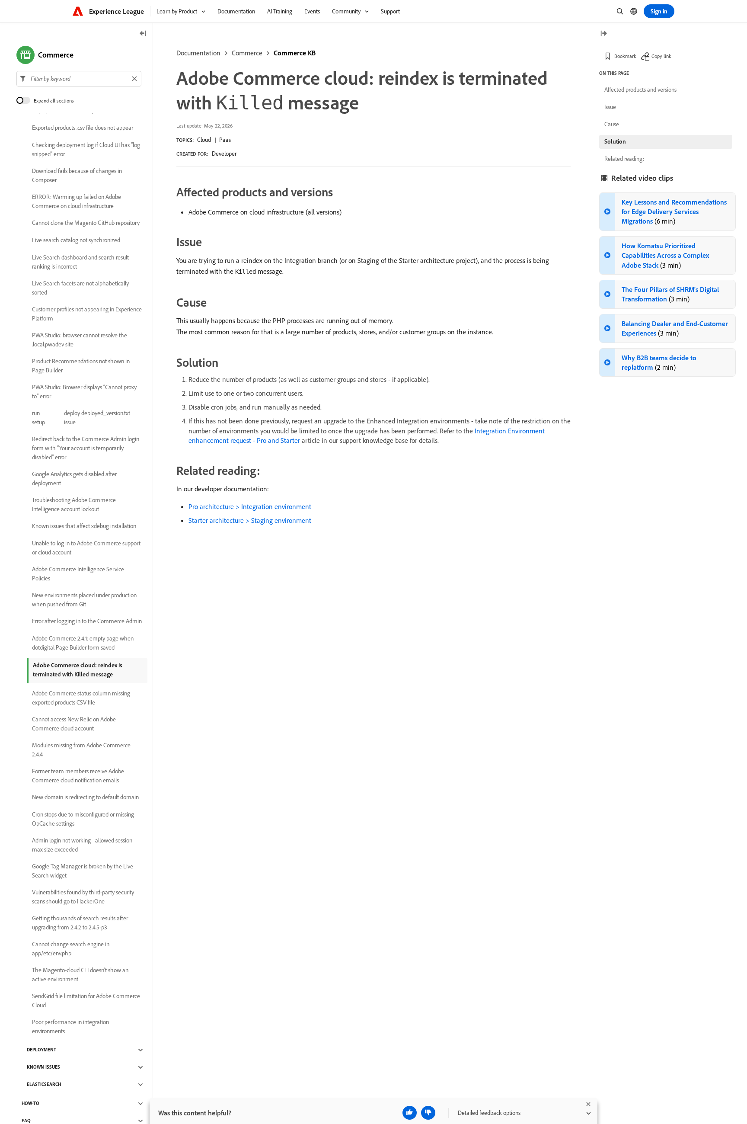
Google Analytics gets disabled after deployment (74, 478)
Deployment (41, 1050)
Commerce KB (295, 52)
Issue (610, 107)
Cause (611, 124)
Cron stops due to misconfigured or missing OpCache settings (83, 818)
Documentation (198, 52)
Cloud (204, 140)
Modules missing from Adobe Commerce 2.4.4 (81, 749)
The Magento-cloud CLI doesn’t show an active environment (80, 974)
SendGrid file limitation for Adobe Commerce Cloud (86, 1000)
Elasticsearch (44, 1085)
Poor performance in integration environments (70, 1026)
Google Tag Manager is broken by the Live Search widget (82, 870)
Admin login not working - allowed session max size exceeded (82, 844)
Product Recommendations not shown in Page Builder (81, 365)
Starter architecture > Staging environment (249, 520)
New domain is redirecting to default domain (85, 797)
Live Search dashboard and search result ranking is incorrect (80, 261)
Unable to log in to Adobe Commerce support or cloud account (86, 547)
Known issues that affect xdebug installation (84, 526)
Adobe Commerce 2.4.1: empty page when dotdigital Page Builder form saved (83, 642)
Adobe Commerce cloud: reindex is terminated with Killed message (77, 669)
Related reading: (624, 159)
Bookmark (625, 56)
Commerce (247, 52)
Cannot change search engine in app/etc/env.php (70, 948)
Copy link (661, 56)
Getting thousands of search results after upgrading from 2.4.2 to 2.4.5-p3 (80, 922)
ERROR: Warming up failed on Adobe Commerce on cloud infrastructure (76, 201)
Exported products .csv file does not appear (82, 128)
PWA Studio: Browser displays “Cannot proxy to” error (84, 391)
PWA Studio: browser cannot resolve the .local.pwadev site (79, 339)
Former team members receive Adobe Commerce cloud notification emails (78, 775)
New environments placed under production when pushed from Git (84, 599)
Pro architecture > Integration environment (249, 506)
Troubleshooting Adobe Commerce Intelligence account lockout (74, 504)
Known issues (43, 1067)
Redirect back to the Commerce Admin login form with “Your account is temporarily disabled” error (85, 448)
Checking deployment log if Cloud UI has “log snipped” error (86, 149)
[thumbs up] (409, 1113)
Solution (615, 141)
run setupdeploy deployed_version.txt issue (81, 417)
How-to (30, 1104)
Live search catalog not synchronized (76, 240)
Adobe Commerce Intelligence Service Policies (78, 573)
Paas (225, 140)
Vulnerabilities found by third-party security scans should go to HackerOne (83, 896)
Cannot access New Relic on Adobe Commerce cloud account (74, 723)
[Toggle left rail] (143, 34)
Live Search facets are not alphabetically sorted (80, 287)
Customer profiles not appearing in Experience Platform (87, 313)
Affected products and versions (640, 89)
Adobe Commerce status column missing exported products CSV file (81, 697)
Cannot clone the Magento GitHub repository (86, 223)
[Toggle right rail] (603, 34)
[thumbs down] (428, 1113)
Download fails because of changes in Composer (77, 175)
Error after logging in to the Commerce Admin (87, 621)
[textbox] (78, 78)
